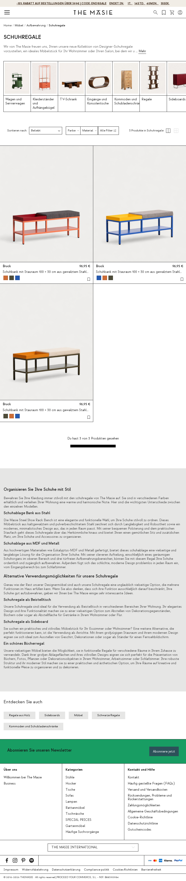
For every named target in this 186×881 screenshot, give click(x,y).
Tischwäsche (75, 814)
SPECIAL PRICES (78, 820)
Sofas (70, 796)
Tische (70, 790)
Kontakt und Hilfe (141, 769)
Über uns (10, 769)
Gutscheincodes (139, 830)
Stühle (70, 777)
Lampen (71, 802)
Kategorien (74, 769)
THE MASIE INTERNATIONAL (74, 847)
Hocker (71, 784)
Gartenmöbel (75, 826)
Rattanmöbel (75, 808)
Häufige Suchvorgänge (82, 832)
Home (8, 25)
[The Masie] (93, 12)
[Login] (180, 12)
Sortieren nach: (17, 130)
